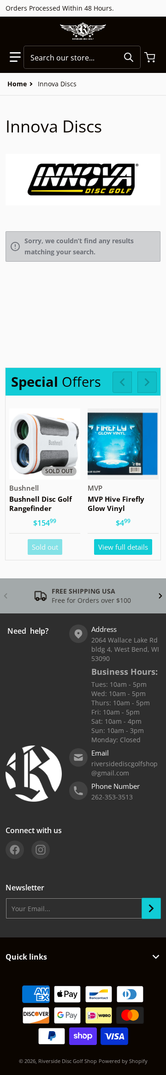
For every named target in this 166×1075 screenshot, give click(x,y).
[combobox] (82, 57)
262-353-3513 (112, 797)
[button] (15, 57)
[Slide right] (147, 382)
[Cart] (150, 57)
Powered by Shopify (123, 1060)
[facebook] (15, 850)
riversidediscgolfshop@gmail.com (124, 768)
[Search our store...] (129, 57)
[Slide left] (122, 382)
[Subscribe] (151, 908)
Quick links (26, 956)
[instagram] (40, 850)
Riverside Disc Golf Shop (67, 1060)
